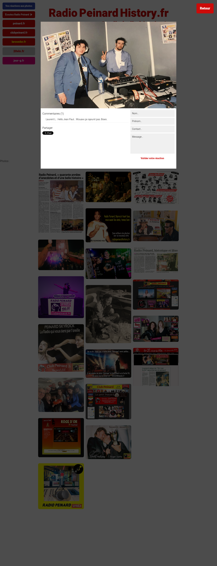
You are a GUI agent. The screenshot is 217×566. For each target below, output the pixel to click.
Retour (205, 8)
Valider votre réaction (152, 158)
